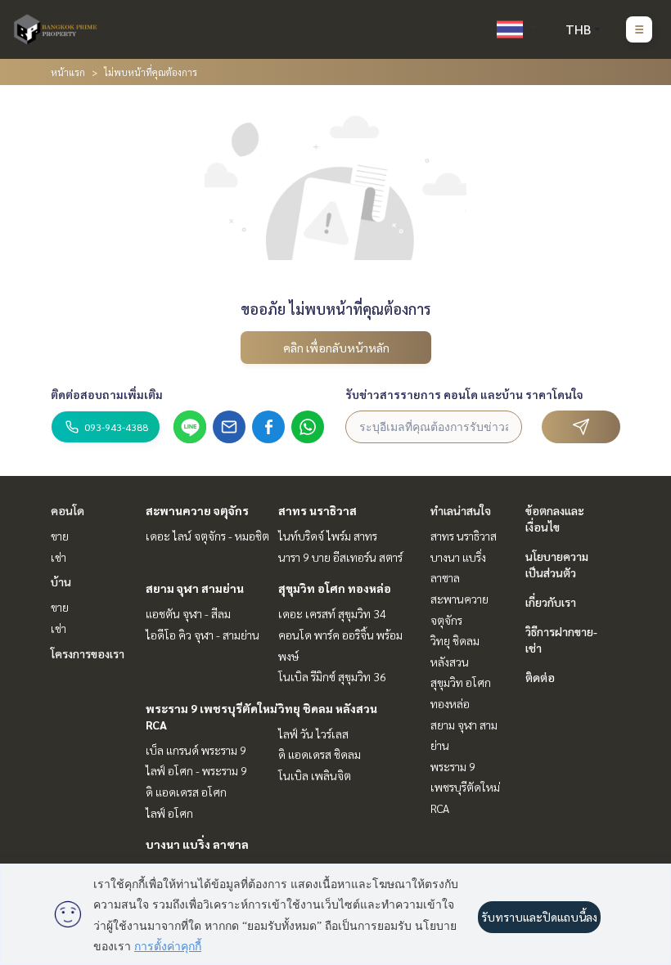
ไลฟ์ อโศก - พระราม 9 (196, 770)
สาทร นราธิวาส (317, 510)
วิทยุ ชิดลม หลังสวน (327, 708)
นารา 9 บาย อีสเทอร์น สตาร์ (340, 557)
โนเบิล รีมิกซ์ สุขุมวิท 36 (332, 676)
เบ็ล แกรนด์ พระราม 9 (196, 750)
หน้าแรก (68, 72)
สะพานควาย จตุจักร (197, 510)
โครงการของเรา (87, 653)
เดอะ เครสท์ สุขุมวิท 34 (332, 613)
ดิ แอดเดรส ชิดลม (319, 754)
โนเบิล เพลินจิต (314, 775)
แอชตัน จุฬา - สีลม (188, 613)
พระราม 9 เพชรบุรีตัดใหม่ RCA (465, 787)
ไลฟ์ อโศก (169, 813)
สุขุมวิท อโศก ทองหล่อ (334, 588)
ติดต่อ (540, 677)
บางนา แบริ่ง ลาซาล (197, 844)
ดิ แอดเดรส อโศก (186, 791)
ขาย (60, 535)
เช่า (58, 557)
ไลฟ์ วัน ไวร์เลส (313, 733)
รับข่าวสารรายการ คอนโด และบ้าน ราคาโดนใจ (464, 394)
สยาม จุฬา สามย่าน (195, 588)
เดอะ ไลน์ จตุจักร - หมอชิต (207, 535)
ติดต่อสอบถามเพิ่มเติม (107, 394)
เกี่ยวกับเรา (550, 602)
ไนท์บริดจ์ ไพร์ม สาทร (327, 535)
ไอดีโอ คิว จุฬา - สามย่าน (202, 634)
